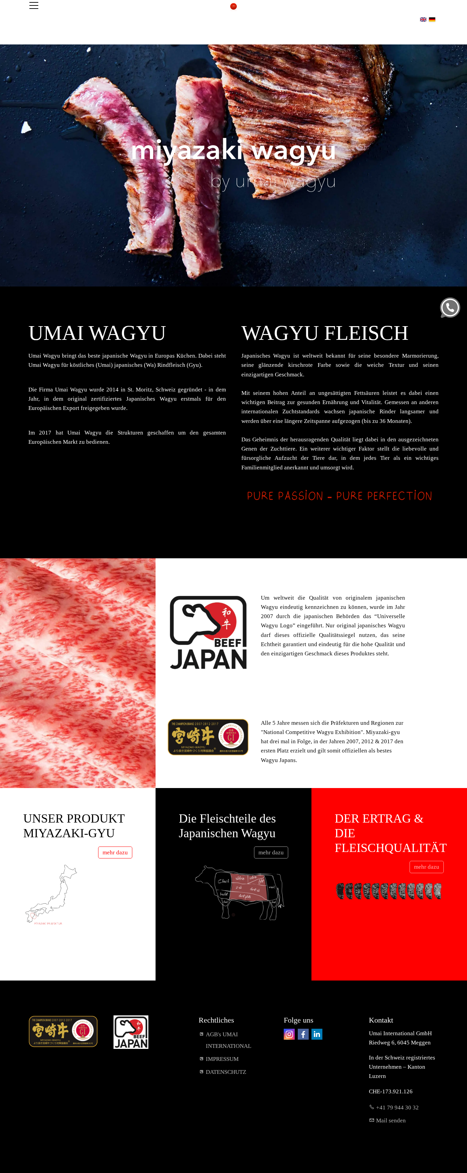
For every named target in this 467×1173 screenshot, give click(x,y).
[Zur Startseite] (233, 7)
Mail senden (391, 1120)
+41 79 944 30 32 (397, 1107)
